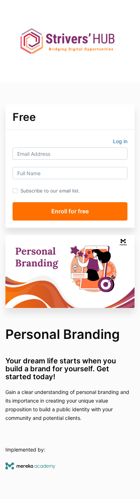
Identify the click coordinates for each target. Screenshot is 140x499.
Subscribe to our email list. (50, 191)
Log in (120, 141)
